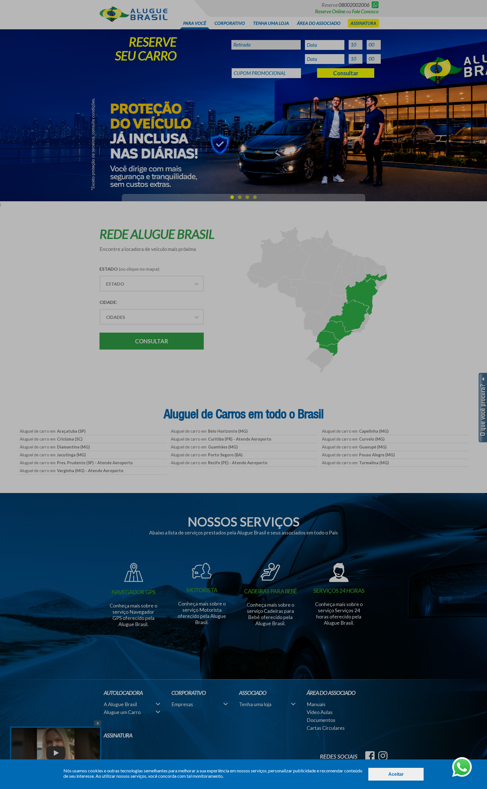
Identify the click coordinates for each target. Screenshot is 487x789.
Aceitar (396, 774)
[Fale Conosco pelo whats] (462, 767)
